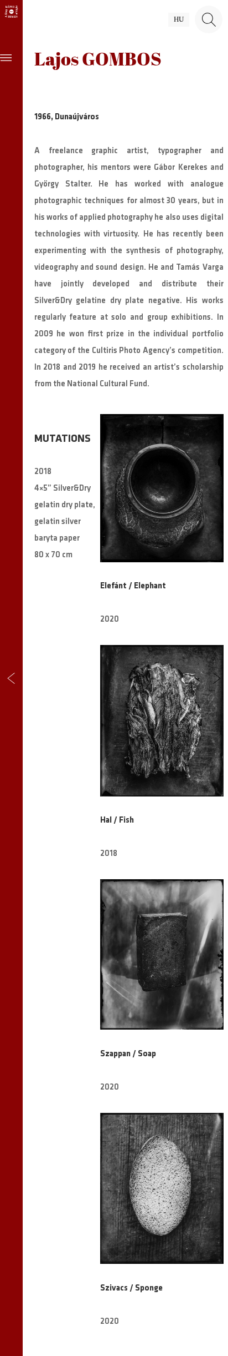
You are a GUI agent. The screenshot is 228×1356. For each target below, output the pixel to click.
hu (179, 19)
